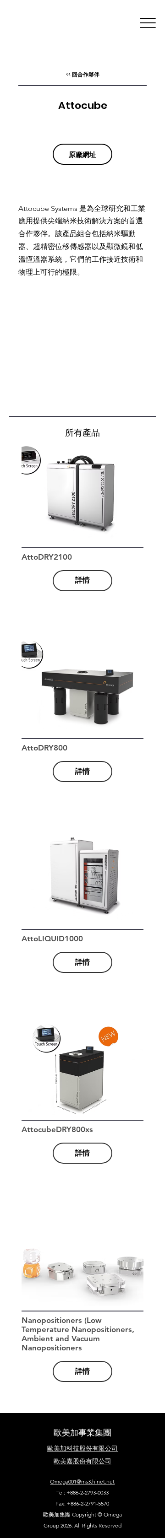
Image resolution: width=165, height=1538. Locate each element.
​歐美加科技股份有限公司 (82, 1448)
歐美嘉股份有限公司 (82, 1461)
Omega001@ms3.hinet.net (82, 1481)
